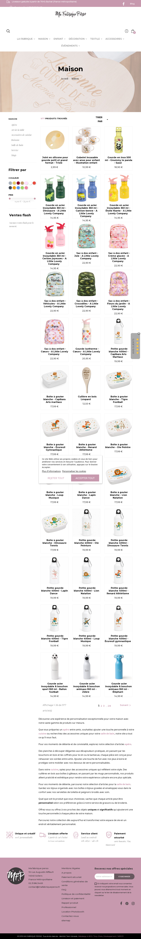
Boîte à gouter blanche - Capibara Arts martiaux (54, 399)
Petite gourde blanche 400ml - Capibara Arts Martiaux (118, 353)
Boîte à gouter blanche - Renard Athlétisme (86, 447)
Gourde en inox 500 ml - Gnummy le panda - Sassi (118, 160)
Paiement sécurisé (72, 877)
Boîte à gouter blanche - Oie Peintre (118, 446)
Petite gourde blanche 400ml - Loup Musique (86, 639)
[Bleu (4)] (18, 187)
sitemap (66, 920)
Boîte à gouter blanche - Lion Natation (119, 495)
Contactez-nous (70, 916)
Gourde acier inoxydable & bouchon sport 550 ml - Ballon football (54, 687)
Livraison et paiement (73, 898)
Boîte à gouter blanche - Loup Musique (55, 495)
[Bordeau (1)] (18, 183)
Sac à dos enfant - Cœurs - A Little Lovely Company (54, 352)
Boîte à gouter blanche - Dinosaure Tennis (55, 543)
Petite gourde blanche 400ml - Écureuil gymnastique (118, 639)
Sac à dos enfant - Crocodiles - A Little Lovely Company (86, 304)
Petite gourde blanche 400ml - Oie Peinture (86, 543)
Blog (132, 3)
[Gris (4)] (10, 183)
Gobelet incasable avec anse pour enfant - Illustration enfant (86, 160)
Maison (13, 119)
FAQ (64, 889)
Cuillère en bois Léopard (87, 398)
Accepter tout (85, 478)
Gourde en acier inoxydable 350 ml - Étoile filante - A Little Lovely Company (118, 209)
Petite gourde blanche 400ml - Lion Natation (86, 591)
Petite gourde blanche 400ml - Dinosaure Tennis (117, 543)
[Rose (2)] (26, 187)
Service (14, 150)
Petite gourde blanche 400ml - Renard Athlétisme (118, 591)
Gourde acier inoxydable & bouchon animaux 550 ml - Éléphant (118, 687)
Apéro (14, 124)
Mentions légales (71, 868)
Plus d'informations (51, 471)
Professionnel (69, 907)
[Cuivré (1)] (22, 183)
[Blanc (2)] (30, 183)
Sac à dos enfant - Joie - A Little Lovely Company (86, 256)
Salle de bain (17, 145)
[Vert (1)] (22, 187)
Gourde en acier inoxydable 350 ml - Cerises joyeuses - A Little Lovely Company (54, 258)
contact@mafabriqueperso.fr (44, 887)
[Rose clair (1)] (26, 183)
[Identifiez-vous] (126, 31)
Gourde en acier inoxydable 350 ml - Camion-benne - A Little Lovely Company (86, 210)
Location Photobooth (73, 911)
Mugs (13, 155)
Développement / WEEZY (113, 936)
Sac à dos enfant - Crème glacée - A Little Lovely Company (119, 257)
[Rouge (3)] (34, 183)
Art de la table (17, 129)
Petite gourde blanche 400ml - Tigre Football (54, 639)
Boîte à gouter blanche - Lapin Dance (86, 495)
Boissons (15, 140)
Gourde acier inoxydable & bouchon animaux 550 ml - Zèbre (86, 687)
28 (109, 706)
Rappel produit (70, 903)
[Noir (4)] (10, 187)
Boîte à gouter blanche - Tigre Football (118, 399)
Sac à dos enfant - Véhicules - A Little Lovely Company (54, 304)
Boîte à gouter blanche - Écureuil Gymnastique (54, 447)
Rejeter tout (56, 478)
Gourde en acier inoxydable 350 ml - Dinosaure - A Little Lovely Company (54, 209)
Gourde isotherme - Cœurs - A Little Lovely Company (86, 352)
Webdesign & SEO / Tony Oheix (90, 936)
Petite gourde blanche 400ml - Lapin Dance (54, 591)
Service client (28, 7)
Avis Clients (133, 346)
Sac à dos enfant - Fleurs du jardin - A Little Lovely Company (118, 305)
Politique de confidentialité (76, 894)
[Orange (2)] (14, 187)
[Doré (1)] (14, 183)
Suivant (126, 705)
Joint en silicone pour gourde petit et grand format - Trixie (54, 160)
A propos (66, 872)
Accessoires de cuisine (21, 134)
